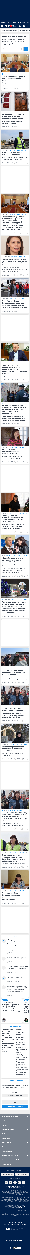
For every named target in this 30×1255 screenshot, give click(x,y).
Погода (14, 22)
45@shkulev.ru (22, 1204)
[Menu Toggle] (2, 26)
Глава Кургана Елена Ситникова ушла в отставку (13, 302)
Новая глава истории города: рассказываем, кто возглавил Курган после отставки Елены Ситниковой (14, 262)
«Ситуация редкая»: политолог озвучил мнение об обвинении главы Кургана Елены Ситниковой (14, 519)
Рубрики (5, 1125)
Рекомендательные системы (15, 1222)
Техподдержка (7, 1151)
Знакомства (21, 22)
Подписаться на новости (10, 1116)
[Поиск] (20, 26)
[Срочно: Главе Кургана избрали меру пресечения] (15, 695)
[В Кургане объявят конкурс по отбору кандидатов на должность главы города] (15, 101)
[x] (23, 1182)
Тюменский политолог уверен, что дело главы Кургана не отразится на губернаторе (14, 604)
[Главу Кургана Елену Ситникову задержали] (15, 879)
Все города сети (7, 1164)
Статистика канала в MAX (10, 1160)
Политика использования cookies (15, 1220)
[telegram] (6, 1182)
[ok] (15, 1182)
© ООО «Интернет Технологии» (15, 1244)
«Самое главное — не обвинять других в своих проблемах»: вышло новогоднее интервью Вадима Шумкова (14, 369)
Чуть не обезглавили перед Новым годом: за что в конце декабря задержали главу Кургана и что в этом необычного (14, 409)
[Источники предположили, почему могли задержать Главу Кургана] (15, 733)
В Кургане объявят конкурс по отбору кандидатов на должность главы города (14, 116)
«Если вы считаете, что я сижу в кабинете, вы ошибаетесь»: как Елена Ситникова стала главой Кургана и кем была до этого (14, 817)
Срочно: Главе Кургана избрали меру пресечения (12, 709)
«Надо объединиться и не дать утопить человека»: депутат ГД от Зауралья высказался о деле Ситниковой (12, 562)
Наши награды (7, 1142)
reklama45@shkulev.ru (15, 1212)
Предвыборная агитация (10, 1155)
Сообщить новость (8, 1121)
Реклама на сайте (8, 1129)
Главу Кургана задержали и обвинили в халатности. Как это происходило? (13, 672)
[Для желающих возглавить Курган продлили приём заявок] (15, 63)
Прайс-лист (6, 1134)
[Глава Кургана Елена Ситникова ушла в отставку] (15, 287)
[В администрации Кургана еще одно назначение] (15, 139)
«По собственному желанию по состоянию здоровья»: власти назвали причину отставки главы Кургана (13, 220)
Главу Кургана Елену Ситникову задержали (11, 894)
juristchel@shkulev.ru (21, 1206)
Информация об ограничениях (15, 1217)
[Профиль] (28, 26)
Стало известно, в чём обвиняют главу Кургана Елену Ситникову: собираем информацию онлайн (13, 858)
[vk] (10, 1182)
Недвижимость (5, 22)
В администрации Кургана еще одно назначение (13, 154)
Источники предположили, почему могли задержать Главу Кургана (13, 749)
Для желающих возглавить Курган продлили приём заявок (13, 78)
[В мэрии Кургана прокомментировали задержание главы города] (15, 436)
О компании (6, 1138)
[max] (19, 1182)
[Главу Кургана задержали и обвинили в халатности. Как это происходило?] (15, 657)
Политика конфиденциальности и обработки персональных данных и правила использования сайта (15, 1225)
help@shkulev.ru (18, 1207)
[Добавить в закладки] (27, 89)
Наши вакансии (7, 1147)
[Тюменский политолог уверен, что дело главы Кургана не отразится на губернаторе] (15, 588)
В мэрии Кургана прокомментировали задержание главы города (13, 452)
